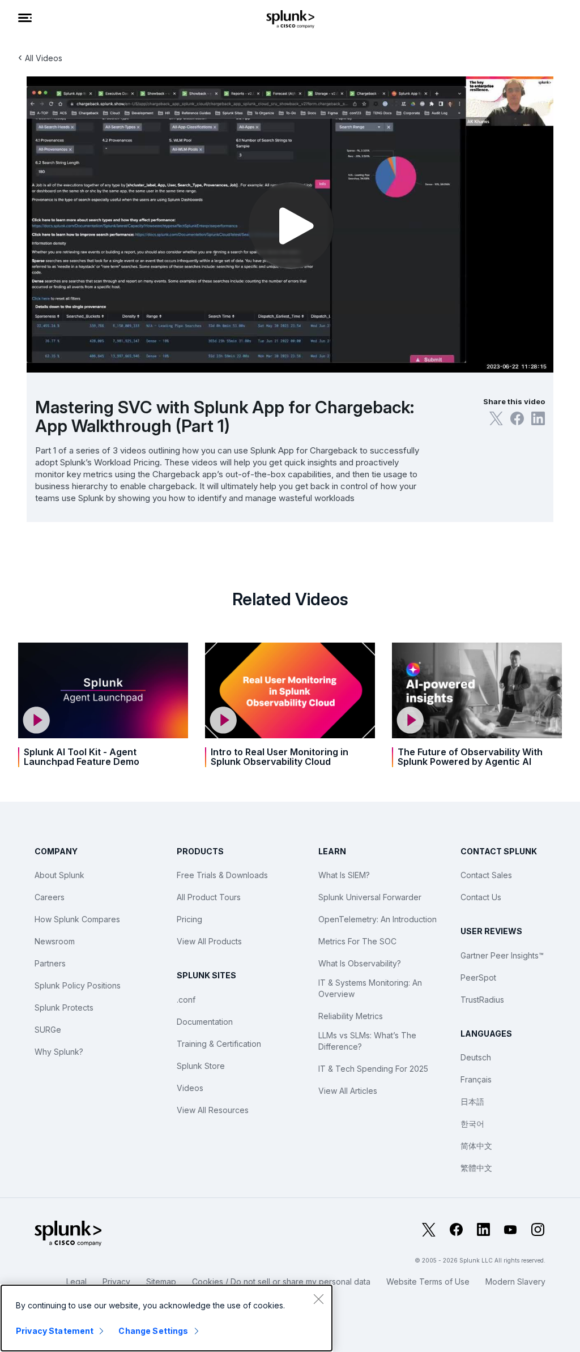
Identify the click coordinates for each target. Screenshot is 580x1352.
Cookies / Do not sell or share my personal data (281, 1281)
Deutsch (475, 1057)
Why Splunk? (59, 1051)
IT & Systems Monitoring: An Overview (370, 988)
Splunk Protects (64, 1007)
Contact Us (480, 897)
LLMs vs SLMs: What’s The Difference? (367, 1040)
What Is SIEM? (344, 875)
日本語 (472, 1101)
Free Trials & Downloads (222, 875)
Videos (190, 1088)
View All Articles (347, 1091)
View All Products (209, 941)
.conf (186, 999)
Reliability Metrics (350, 1016)
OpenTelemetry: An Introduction (377, 919)
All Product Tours (209, 897)
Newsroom (55, 941)
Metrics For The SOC (357, 941)
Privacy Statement (54, 1331)
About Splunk (59, 875)
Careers (50, 897)
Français (476, 1079)
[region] (166, 1318)
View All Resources (213, 1110)
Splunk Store (201, 1066)
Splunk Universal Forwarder (369, 897)
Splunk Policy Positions (78, 985)
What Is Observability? (359, 963)
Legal (76, 1281)
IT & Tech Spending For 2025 (373, 1068)
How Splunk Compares (77, 919)
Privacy (116, 1281)
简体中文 (476, 1145)
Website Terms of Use (428, 1281)
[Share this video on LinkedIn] (538, 418)
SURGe (48, 1029)
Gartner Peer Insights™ (502, 955)
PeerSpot (478, 977)
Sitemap (161, 1281)
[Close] (318, 1298)
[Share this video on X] (496, 418)
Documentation (205, 1021)
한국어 (472, 1123)
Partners (50, 963)
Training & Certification (219, 1044)
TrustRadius (482, 999)
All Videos (43, 58)
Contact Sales (486, 875)
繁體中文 (476, 1168)
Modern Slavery (515, 1281)
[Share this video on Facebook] (517, 418)
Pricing (189, 919)
